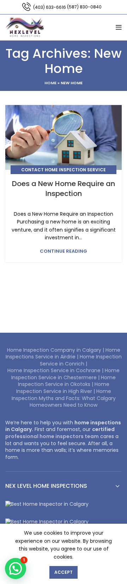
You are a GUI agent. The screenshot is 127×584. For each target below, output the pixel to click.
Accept (63, 572)
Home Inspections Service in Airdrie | (63, 353)
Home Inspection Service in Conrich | (81, 360)
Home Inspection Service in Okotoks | (67, 381)
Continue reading (63, 251)
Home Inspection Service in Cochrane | (56, 370)
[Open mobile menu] (118, 27)
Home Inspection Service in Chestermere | (65, 374)
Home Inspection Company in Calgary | (56, 350)
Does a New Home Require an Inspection (63, 188)
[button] (15, 568)
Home (50, 83)
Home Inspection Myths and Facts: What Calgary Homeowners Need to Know (64, 398)
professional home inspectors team (52, 436)
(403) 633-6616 (49, 7)
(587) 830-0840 (84, 7)
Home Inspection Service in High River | (62, 388)
